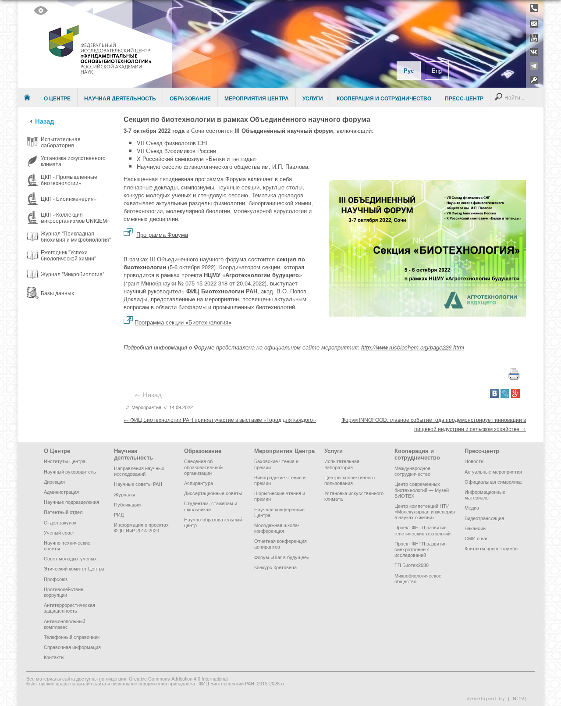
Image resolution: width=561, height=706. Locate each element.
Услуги (312, 98)
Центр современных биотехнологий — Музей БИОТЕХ (421, 489)
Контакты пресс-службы (491, 548)
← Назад (150, 394)
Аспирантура (198, 482)
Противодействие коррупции (63, 591)
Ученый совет (59, 532)
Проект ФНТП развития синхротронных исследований (420, 549)
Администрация (61, 491)
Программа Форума (162, 234)
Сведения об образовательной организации (203, 466)
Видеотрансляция (484, 517)
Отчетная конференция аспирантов (280, 543)
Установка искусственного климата (353, 495)
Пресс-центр (464, 98)
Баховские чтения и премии (276, 463)
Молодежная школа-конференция (276, 527)
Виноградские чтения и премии (279, 480)
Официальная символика (493, 481)
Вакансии (475, 527)
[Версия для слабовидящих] (40, 10)
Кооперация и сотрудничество (384, 98)
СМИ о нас (477, 538)
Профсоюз (55, 578)
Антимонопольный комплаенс (64, 623)
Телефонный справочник (71, 636)
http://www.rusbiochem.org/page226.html (412, 347)
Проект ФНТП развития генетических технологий (422, 530)
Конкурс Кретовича (275, 567)
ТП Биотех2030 (411, 564)
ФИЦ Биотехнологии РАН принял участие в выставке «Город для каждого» (220, 419)
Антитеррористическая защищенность (69, 607)
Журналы (124, 494)
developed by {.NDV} (497, 698)
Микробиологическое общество (417, 578)
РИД (119, 514)
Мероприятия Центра (256, 98)
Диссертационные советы (213, 492)
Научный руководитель (70, 471)
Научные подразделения (71, 501)
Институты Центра (64, 460)
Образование (190, 98)
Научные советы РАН (138, 483)
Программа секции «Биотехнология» (183, 322)
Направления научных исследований (139, 470)
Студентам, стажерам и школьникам (210, 505)
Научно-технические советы (67, 545)
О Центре (57, 98)
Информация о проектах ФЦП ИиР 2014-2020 (141, 527)
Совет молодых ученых (70, 558)
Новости (474, 460)
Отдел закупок (60, 522)
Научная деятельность (120, 98)
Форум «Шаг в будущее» (281, 556)
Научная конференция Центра (279, 512)
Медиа (472, 507)
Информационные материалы (485, 494)
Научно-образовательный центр (213, 522)
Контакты (54, 656)
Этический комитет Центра (74, 568)
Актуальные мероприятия (493, 471)
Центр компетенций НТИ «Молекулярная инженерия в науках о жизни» (424, 511)
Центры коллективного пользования (349, 480)
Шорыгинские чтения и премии (279, 495)
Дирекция (54, 481)
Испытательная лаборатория (341, 463)
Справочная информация (72, 646)
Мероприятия (146, 406)
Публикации (127, 504)
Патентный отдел (63, 511)
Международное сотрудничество (412, 470)
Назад (44, 121)
